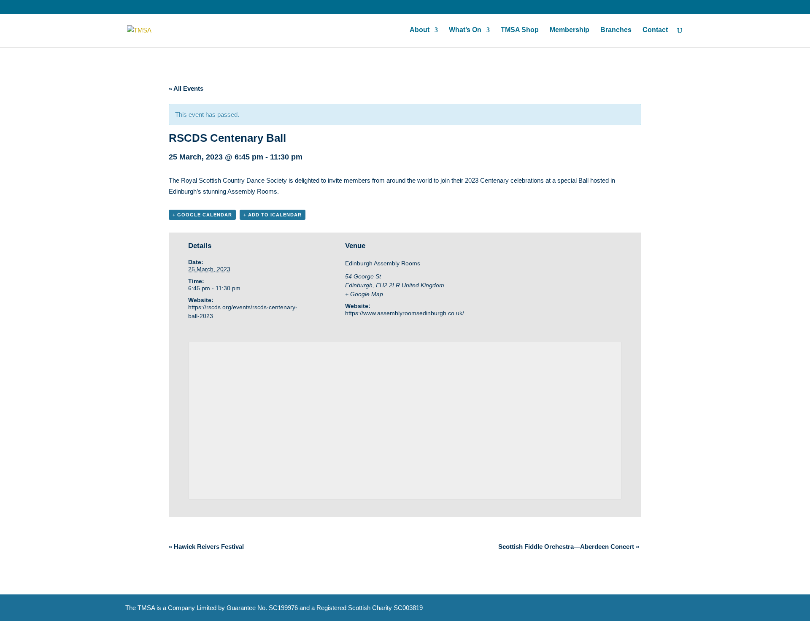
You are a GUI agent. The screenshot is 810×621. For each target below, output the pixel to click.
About (419, 30)
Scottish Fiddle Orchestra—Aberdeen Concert (568, 546)
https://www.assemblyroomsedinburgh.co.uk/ (404, 313)
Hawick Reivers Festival (206, 546)
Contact (655, 30)
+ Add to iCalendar (272, 214)
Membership (569, 30)
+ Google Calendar (202, 214)
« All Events (186, 88)
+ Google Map (364, 294)
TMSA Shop (520, 30)
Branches (616, 30)
